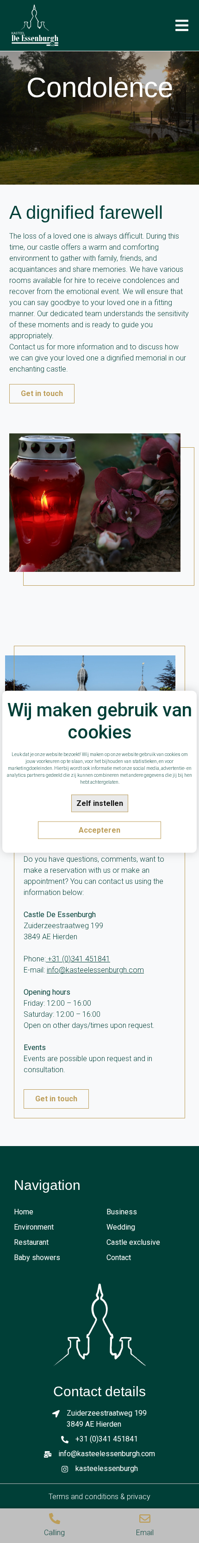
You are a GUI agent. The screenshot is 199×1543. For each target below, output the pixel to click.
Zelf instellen (99, 803)
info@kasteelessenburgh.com (95, 970)
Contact (118, 1257)
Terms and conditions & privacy (99, 1496)
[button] (182, 26)
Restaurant (31, 1242)
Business (121, 1211)
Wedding (120, 1227)
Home (23, 1211)
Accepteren (99, 829)
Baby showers (37, 1257)
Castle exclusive (133, 1242)
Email (145, 1532)
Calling (54, 1532)
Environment (34, 1227)
